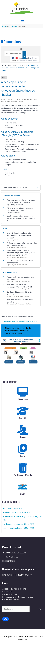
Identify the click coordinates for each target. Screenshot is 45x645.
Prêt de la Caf (10, 173)
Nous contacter (8, 561)
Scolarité (23, 418)
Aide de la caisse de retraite (15, 160)
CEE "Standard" (11, 139)
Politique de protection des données (17, 597)
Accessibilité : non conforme (14, 589)
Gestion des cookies (10, 599)
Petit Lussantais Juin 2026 (12, 508)
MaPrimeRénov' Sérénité (14, 125)
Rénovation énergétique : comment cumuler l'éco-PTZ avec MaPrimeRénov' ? (20, 210)
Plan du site (7, 591)
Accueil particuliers (9, 65)
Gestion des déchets (23, 475)
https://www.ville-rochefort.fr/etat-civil (20, 321)
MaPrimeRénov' (11, 123)
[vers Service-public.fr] (24, 59)
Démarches (23, 399)
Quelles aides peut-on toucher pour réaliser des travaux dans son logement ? (21, 218)
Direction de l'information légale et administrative (17, 316)
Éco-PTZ (8, 175)
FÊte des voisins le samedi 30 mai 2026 (18, 524)
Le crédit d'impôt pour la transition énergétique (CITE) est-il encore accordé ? (19, 235)
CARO (22, 494)
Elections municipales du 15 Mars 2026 (18, 528)
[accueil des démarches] (21, 49)
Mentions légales (9, 594)
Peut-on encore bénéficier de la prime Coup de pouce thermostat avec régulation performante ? (21, 202)
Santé (22, 456)
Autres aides (9, 128)
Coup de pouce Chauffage (15, 142)
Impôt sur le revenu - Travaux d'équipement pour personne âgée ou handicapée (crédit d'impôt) (20, 252)
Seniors (23, 437)
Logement (22, 65)
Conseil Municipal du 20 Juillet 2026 (16, 512)
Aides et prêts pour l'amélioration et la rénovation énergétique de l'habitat (20, 67)
